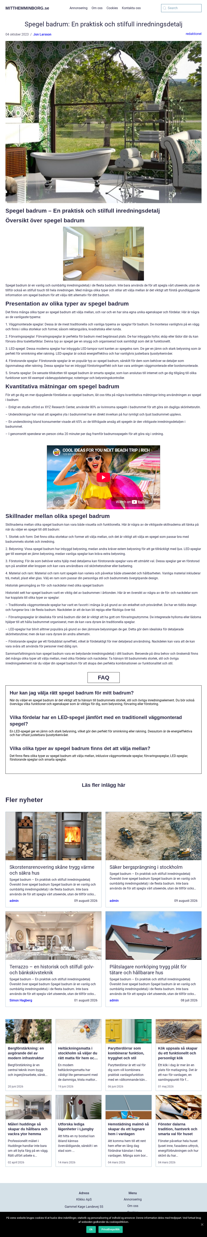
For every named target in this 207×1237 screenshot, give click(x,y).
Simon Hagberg (21, 1000)
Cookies (112, 8)
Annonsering (79, 8)
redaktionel (194, 34)
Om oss (97, 8)
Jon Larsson (42, 34)
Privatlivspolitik (110, 1229)
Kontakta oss (131, 8)
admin (14, 901)
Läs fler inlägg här (103, 785)
